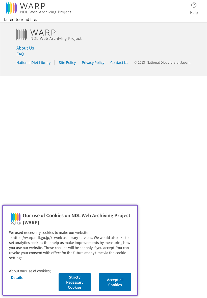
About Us (25, 48)
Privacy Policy (93, 62)
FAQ (20, 54)
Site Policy (67, 62)
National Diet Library (33, 62)
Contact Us (119, 62)
